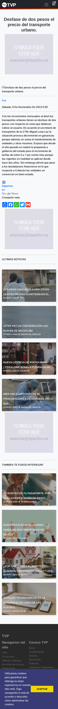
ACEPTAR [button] (42, 689)
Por (4, 100)
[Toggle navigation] (46, 4)
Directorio (35, 659)
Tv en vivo (8, 656)
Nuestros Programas (41, 667)
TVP (4, 652)
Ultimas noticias (11, 660)
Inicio (32, 648)
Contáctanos (36, 651)
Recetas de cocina (13, 664)
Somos (33, 655)
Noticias (34, 663)
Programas (8, 668)
